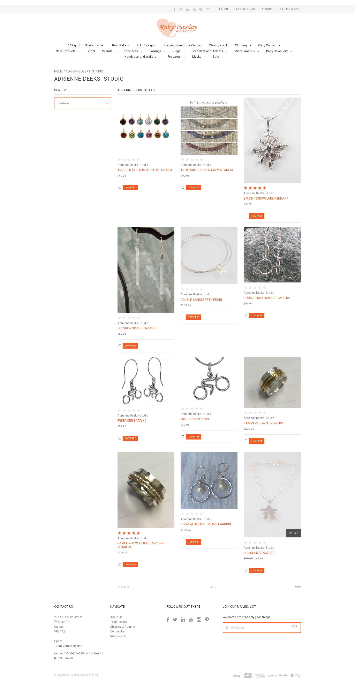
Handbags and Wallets (140, 56)
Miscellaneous (245, 51)
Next (298, 587)
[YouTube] (194, 9)
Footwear (174, 56)
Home (58, 71)
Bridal (91, 51)
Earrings (155, 51)
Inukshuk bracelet (259, 552)
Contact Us (117, 631)
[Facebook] (174, 9)
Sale (216, 56)
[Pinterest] (207, 8)
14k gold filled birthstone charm (145, 170)
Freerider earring (132, 420)
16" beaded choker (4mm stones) (207, 170)
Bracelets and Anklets (207, 51)
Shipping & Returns (122, 626)
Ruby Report (118, 636)
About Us (116, 617)
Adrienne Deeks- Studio (84, 71)
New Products (66, 51)
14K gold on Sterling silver (86, 45)
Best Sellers (120, 45)
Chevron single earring (137, 328)
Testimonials (118, 621)
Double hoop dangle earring (267, 298)
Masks (197, 56)
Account (268, 9)
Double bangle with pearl (202, 299)
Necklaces (131, 51)
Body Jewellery (277, 51)
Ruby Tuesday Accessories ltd (80, 675)
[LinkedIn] (187, 9)
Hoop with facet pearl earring (206, 524)
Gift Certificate (245, 9)
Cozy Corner (267, 45)
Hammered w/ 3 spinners (263, 423)
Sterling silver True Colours (183, 45)
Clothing (241, 45)
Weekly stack (218, 45)
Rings (177, 51)
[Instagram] (201, 9)
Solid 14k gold (146, 45)
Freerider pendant (196, 419)
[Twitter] (180, 9)
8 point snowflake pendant (266, 198)
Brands (107, 51)
